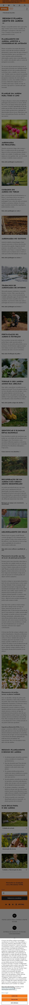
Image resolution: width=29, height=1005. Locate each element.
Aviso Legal (5, 993)
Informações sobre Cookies (9, 990)
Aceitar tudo (14, 996)
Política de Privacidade (8, 988)
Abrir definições (14, 1003)
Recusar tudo (14, 999)
